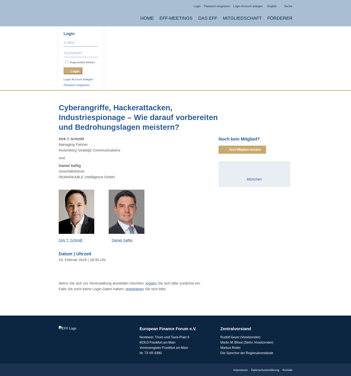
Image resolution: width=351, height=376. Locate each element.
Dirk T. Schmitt (71, 240)
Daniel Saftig (122, 240)
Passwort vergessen (77, 85)
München (254, 179)
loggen (151, 283)
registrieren (135, 289)
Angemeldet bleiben (81, 62)
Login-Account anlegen (78, 79)
